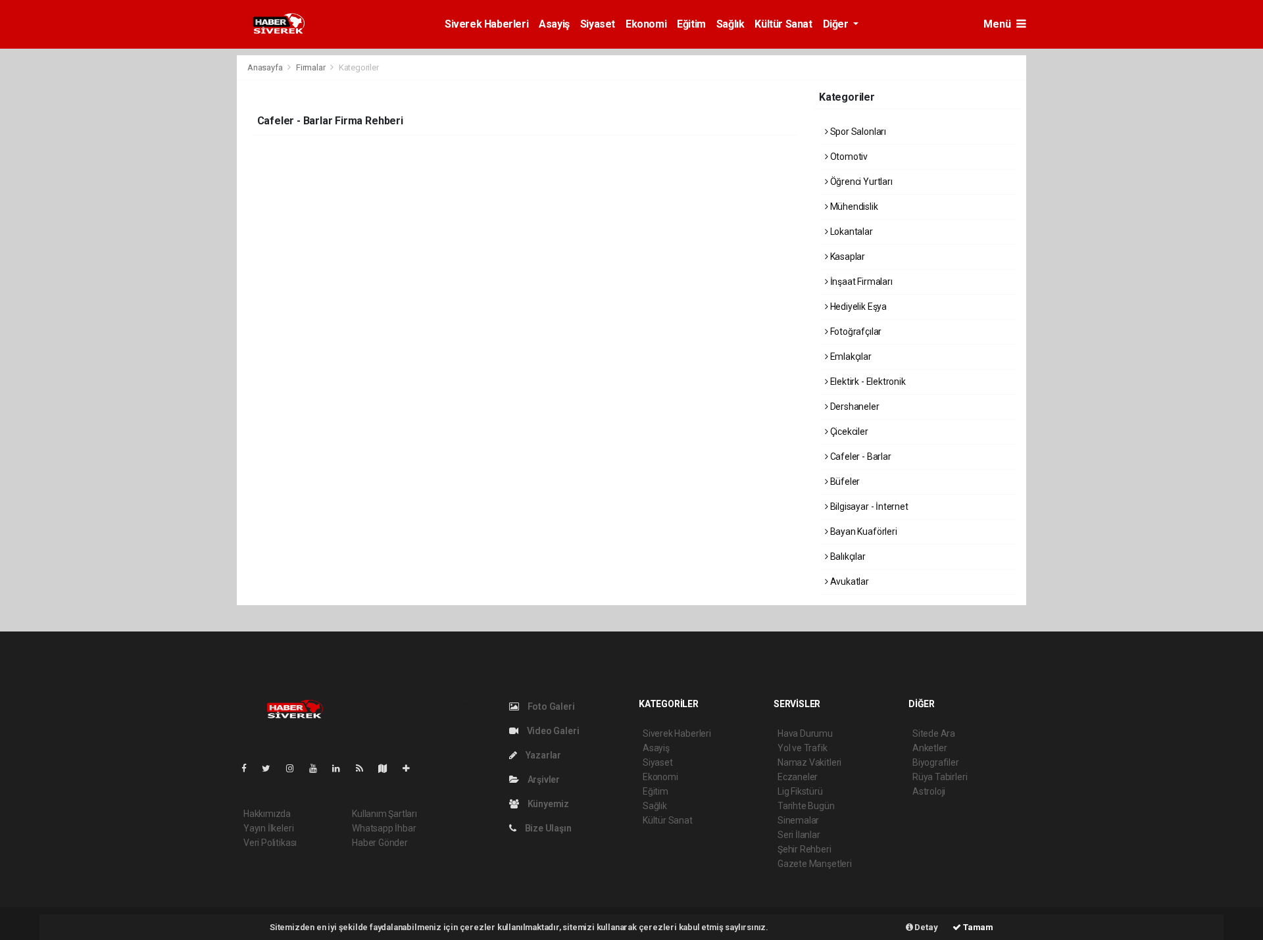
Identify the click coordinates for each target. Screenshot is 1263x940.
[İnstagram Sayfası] (295, 768)
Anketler (929, 748)
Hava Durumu (805, 733)
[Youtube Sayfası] (318, 768)
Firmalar (310, 67)
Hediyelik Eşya (857, 306)
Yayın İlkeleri (268, 828)
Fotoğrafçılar (854, 331)
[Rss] (365, 768)
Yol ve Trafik (803, 748)
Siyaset (597, 24)
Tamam (977, 927)
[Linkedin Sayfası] (341, 768)
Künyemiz (547, 804)
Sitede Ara (933, 733)
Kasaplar (846, 256)
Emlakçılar (850, 356)
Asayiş (554, 24)
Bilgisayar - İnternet (868, 506)
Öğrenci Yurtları (860, 181)
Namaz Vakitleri (809, 762)
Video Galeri (552, 731)
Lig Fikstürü (800, 791)
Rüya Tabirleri (939, 777)
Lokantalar (850, 231)
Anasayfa (265, 67)
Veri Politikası (270, 842)
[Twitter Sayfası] (271, 768)
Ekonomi (646, 24)
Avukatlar (848, 581)
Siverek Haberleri (486, 24)
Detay (925, 927)
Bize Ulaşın (547, 828)
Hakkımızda (267, 813)
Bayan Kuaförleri (862, 531)
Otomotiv (848, 156)
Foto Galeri (550, 706)
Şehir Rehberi (804, 849)
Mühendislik (853, 206)
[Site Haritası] (388, 768)
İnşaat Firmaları (860, 281)
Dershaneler (853, 406)
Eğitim (691, 24)
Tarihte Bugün (806, 806)
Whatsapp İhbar (384, 828)
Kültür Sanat (783, 24)
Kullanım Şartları (384, 813)
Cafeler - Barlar (859, 456)
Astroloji (928, 791)
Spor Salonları (857, 131)
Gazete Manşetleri (815, 863)
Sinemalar (798, 820)
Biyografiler (935, 762)
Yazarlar (542, 755)
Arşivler (543, 779)
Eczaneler (798, 777)
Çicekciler (848, 431)
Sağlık (730, 24)
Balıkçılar (847, 556)
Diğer (837, 24)
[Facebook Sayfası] (249, 768)
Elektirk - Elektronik (867, 381)
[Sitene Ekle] (411, 768)
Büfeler (844, 481)
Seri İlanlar (799, 834)
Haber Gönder (380, 842)
